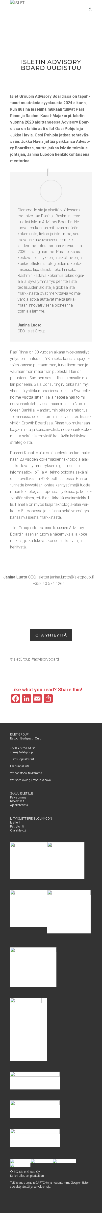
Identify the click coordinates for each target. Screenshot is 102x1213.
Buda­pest (26, 738)
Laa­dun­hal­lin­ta (19, 766)
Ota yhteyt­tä (51, 635)
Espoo (14, 738)
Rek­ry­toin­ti (17, 826)
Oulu (38, 738)
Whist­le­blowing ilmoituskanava (30, 780)
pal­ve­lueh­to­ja (41, 1186)
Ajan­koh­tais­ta (19, 805)
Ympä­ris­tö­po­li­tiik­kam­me (26, 773)
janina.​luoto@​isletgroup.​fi (72, 577)
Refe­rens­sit (17, 801)
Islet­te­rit (15, 822)
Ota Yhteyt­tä (18, 830)
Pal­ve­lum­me (18, 797)
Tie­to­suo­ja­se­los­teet (22, 759)
